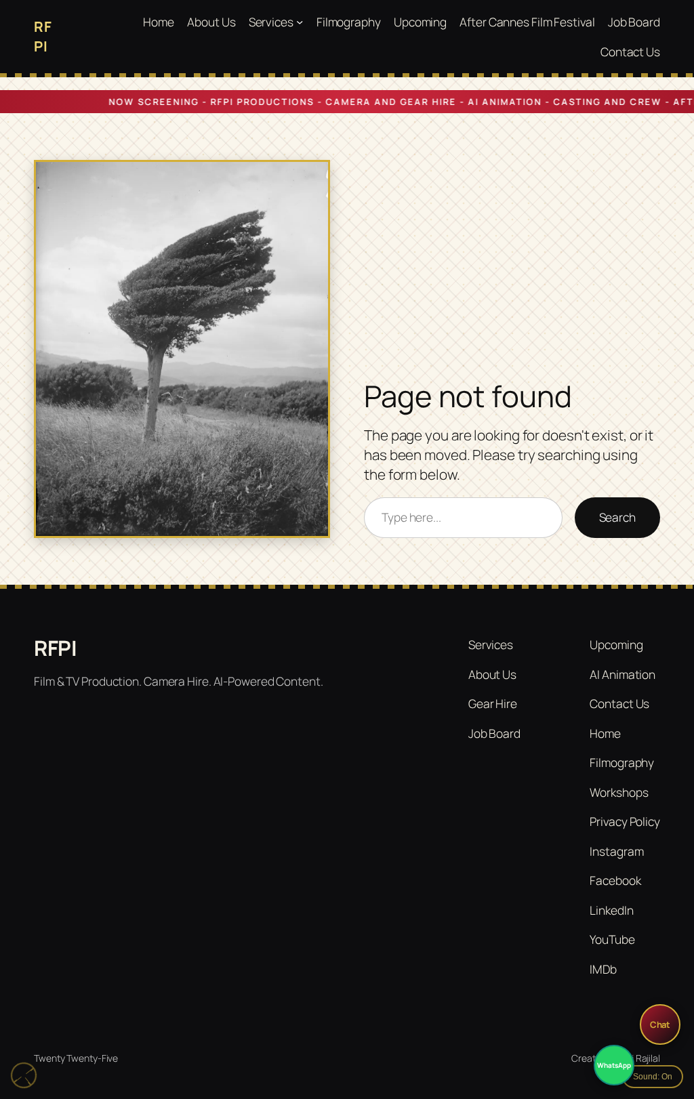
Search (617, 517)
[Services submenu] (299, 21)
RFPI (55, 648)
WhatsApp (613, 1065)
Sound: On (652, 1076)
